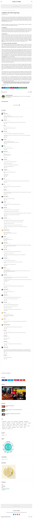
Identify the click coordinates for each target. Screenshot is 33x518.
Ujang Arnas (5, 169)
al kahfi (5, 201)
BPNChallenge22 (26, 421)
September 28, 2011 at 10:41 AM (7, 284)
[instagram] (16, 380)
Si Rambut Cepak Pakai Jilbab (10, 405)
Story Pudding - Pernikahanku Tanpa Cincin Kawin (13, 413)
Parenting (3, 427)
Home (2, 10)
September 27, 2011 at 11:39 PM (7, 243)
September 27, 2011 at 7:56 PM (7, 179)
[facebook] (4, 380)
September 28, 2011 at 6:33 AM (7, 275)
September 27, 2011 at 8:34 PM (7, 190)
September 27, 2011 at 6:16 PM (7, 170)
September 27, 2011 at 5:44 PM (7, 160)
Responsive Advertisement (16, 6)
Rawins (5, 236)
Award (12, 421)
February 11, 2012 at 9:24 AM (7, 342)
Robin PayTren (6, 196)
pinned (6, 427)
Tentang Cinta (8, 428)
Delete (6, 123)
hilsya (5, 125)
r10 (4, 283)
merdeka (5, 355)
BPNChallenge (15, 421)
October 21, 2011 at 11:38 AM (7, 313)
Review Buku (21, 427)
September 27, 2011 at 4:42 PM (7, 146)
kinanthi (5, 330)
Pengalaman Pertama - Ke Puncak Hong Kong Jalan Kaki (14, 409)
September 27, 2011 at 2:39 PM (7, 114)
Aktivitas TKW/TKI (5, 10)
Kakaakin (5, 189)
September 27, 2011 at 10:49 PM (7, 237)
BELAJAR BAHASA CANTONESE (6, 488)
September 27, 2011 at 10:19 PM (7, 208)
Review (17, 427)
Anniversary (8, 421)
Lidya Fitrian (6, 113)
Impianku (17, 424)
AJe (4, 184)
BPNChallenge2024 (21, 421)
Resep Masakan (14, 427)
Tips (11, 428)
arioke (5, 312)
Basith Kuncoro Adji (7, 324)
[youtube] (22, 380)
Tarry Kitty (3, 14)
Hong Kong (14, 424)
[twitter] (10, 380)
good (11, 424)
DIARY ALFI (3, 485)
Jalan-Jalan (21, 424)
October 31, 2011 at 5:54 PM (6, 325)
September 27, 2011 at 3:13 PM (7, 126)
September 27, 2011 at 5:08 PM (7, 152)
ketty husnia (6, 242)
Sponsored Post (4, 428)
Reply (4, 123)
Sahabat (25, 427)
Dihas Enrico (6, 151)
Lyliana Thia (5, 294)
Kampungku (25, 424)
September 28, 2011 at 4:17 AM (7, 268)
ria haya (5, 139)
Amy (4, 145)
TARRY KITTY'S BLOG (7, 516)
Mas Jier (5, 267)
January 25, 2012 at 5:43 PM (6, 336)
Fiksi (5, 424)
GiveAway (8, 424)
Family (3, 424)
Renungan (9, 427)
